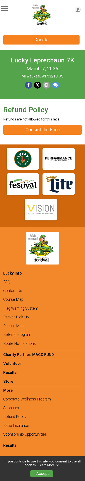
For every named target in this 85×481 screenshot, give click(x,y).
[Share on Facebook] (28, 85)
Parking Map (13, 326)
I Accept (41, 473)
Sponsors (11, 408)
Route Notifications (19, 343)
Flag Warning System (20, 308)
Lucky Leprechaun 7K (42, 60)
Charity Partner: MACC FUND (28, 354)
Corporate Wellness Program (27, 399)
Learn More (47, 465)
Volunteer (12, 363)
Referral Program (17, 334)
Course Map (13, 299)
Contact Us (12, 291)
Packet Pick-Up (16, 317)
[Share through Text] (55, 85)
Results (10, 372)
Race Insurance (16, 425)
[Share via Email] (46, 85)
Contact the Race (43, 129)
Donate (41, 39)
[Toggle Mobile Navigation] (4, 8)
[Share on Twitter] (37, 85)
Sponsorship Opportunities (25, 434)
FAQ (6, 282)
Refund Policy (14, 416)
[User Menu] (78, 9)
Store (8, 381)
